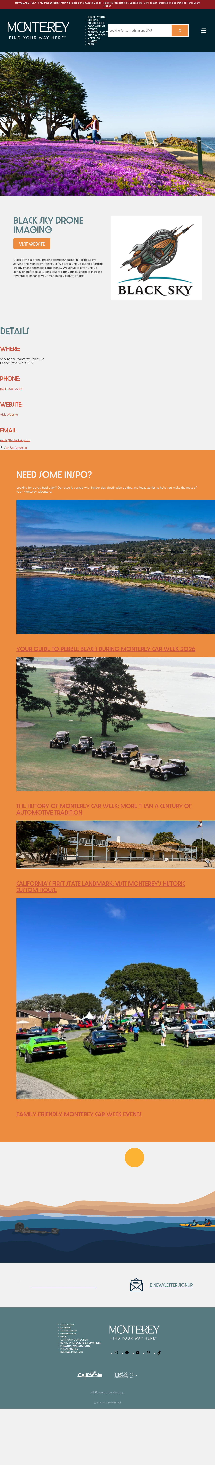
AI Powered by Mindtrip (107, 1392)
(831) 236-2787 (11, 389)
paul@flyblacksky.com (15, 440)
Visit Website (9, 415)
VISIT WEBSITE (32, 243)
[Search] (180, 30)
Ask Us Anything (15, 448)
